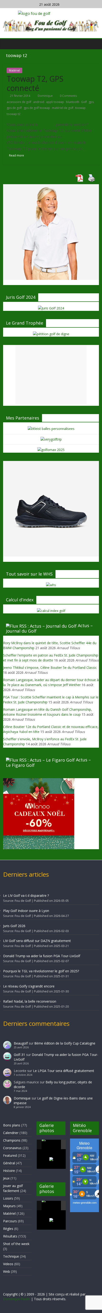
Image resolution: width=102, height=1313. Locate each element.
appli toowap (55, 102)
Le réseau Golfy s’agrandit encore (29, 986)
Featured (10, 1155)
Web (6, 1271)
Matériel (14, 70)
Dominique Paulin (16, 1299)
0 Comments (68, 96)
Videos (8, 1264)
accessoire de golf (19, 102)
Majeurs (9, 1206)
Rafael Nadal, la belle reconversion (29, 1001)
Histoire (9, 1170)
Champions (11, 1140)
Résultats (10, 1236)
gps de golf (14, 108)
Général (9, 1163)
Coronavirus (12, 1148)
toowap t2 (13, 114)
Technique (11, 1256)
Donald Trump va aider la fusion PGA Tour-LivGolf (41, 956)
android (38, 102)
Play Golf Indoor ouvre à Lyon (26, 910)
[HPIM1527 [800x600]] (51, 1205)
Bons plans (11, 1125)
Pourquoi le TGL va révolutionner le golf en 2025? (41, 971)
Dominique (45, 96)
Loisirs (8, 1198)
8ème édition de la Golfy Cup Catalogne (64, 1043)
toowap (80, 108)
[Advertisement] (51, 374)
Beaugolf (21, 1043)
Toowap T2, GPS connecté (35, 83)
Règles (8, 1228)
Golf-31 (19, 1054)
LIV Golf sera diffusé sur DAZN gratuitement (37, 940)
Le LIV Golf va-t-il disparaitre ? (26, 895)
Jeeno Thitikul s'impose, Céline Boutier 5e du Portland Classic (50, 667)
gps (91, 102)
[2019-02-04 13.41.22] (51, 1144)
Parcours (10, 1221)
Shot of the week (16, 1244)
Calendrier (11, 1132)
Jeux (6, 1178)
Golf (84, 102)
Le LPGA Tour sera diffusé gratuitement (63, 1070)
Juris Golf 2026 (14, 926)
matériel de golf (62, 108)
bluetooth (72, 102)
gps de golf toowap (37, 108)
